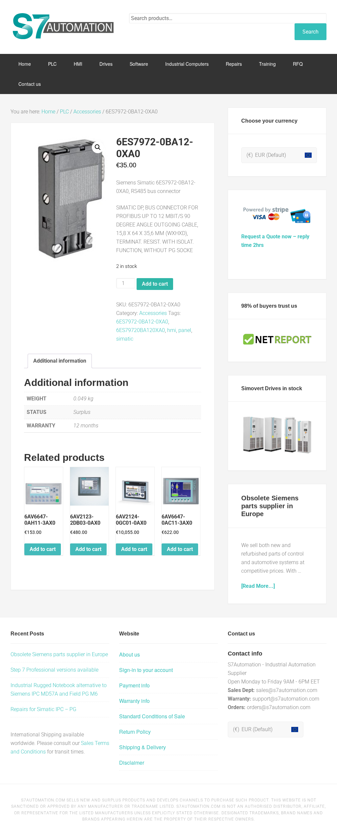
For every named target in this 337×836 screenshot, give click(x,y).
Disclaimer (131, 762)
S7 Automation (63, 26)
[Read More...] (258, 586)
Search (310, 32)
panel (184, 330)
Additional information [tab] (59, 361)
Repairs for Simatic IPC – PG (43, 709)
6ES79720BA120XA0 (140, 330)
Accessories (87, 111)
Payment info (134, 685)
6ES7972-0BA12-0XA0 (142, 322)
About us (129, 654)
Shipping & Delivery (142, 747)
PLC (64, 111)
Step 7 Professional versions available (54, 670)
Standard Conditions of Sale (152, 716)
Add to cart (155, 284)
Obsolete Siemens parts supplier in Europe (269, 505)
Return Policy (135, 731)
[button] (98, 147)
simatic (124, 339)
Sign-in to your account (146, 670)
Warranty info (134, 701)
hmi (171, 330)
